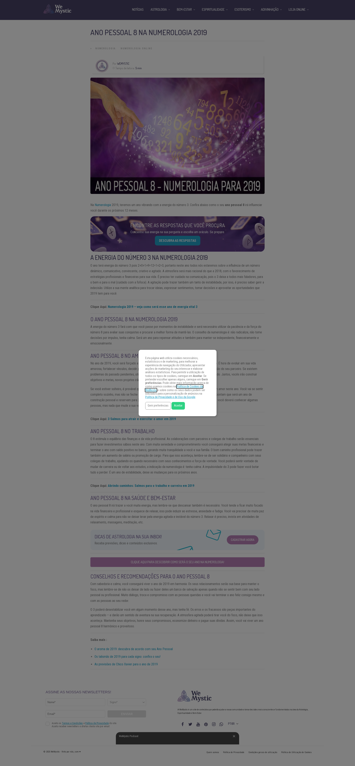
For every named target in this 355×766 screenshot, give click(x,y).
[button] (158, 406)
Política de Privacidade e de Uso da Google (170, 397)
